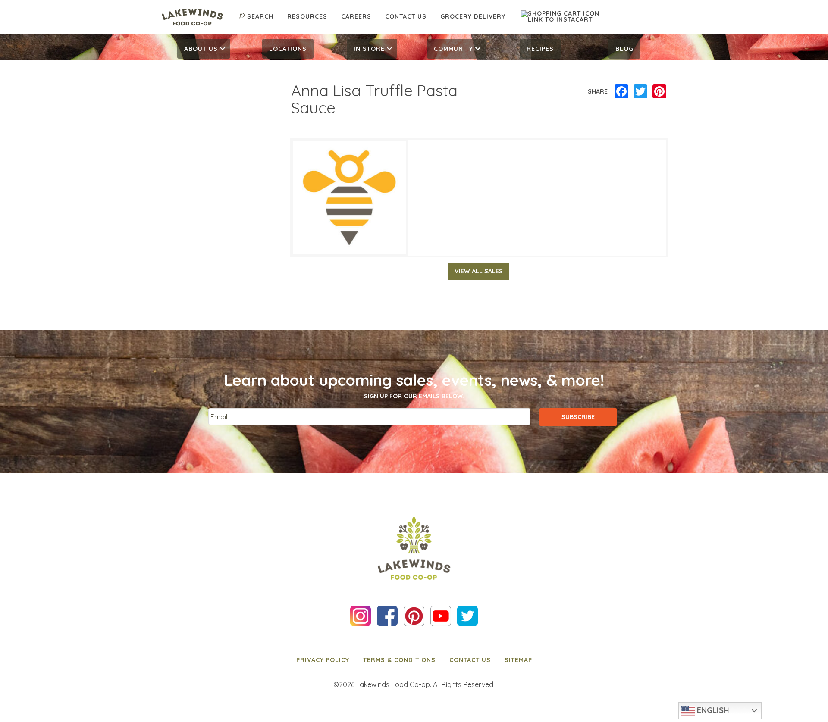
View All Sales (479, 271)
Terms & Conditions (399, 660)
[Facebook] (621, 91)
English (712, 710)
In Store (369, 49)
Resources (307, 16)
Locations (288, 49)
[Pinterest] (659, 91)
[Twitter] (640, 91)
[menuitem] (204, 49)
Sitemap (518, 660)
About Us (201, 49)
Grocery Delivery (472, 16)
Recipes (540, 49)
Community (453, 49)
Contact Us (406, 16)
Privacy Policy (322, 660)
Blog (624, 49)
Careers (356, 16)
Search (260, 16)
